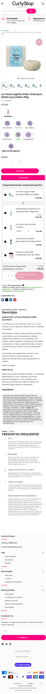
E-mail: (4, 547)
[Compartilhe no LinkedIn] (10, 299)
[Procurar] (31, 11)
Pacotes (8, 563)
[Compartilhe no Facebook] (2, 299)
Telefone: (9, 543)
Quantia (4, 157)
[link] (11, 194)
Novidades (9, 560)
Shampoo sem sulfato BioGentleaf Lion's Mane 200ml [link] (28, 240)
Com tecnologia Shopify (23, 690)
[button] (5, 276)
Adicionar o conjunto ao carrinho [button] (26, 275)
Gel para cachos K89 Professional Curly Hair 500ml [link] (28, 253)
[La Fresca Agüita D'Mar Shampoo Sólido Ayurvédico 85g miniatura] (4, 85)
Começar (5, 30)
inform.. (13, 23)
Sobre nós (8, 575)
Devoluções (12, 454)
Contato (8, 579)
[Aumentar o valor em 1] (20, 161)
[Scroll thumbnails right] (43, 86)
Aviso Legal (9, 594)
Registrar (23, 637)
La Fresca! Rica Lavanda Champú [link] (26, 225)
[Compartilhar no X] (6, 299)
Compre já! (23, 177)
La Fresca (8, 100)
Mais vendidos (10, 556)
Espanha (22, 657)
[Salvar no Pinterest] (14, 299)
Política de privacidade (14, 604)
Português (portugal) (22, 651)
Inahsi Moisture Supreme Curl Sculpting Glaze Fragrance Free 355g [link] (28, 210)
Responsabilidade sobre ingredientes (22, 496)
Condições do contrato (14, 597)
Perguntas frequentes (13, 582)
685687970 (13, 543)
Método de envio (11, 601)
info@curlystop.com (14, 547)
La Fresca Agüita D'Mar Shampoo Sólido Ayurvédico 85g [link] (27, 193)
